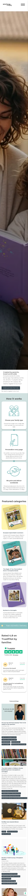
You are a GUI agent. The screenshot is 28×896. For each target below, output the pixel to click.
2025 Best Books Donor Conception (10, 790)
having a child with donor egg (8, 881)
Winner (4, 831)
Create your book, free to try (11, 388)
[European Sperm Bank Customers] (14, 517)
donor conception (6, 744)
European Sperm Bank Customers (13, 533)
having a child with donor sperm (9, 883)
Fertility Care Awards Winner (10, 822)
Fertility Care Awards (12, 831)
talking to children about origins (9, 739)
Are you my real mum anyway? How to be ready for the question (14, 723)
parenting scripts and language (19, 744)
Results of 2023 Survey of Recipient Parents (12, 858)
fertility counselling (6, 878)
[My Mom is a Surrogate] (14, 594)
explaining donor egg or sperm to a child (11, 876)
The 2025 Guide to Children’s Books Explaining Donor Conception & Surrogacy (12, 770)
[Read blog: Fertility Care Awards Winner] (14, 811)
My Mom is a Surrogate (10, 610)
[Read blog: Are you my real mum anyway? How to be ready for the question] (14, 712)
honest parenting (6, 742)
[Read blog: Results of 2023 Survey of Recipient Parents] (14, 847)
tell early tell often (16, 742)
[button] (22, 4)
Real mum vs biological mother (9, 737)
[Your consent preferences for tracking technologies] (25, 893)
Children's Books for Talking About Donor (11, 793)
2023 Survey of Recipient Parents (9, 873)
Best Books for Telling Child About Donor (11, 795)
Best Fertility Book (6, 833)
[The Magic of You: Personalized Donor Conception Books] (14, 553)
